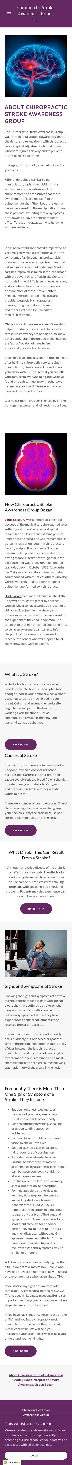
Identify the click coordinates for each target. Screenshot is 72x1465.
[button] (9, 14)
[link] (36, 14)
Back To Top (21, 744)
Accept (36, 1455)
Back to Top (21, 830)
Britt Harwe (13, 596)
